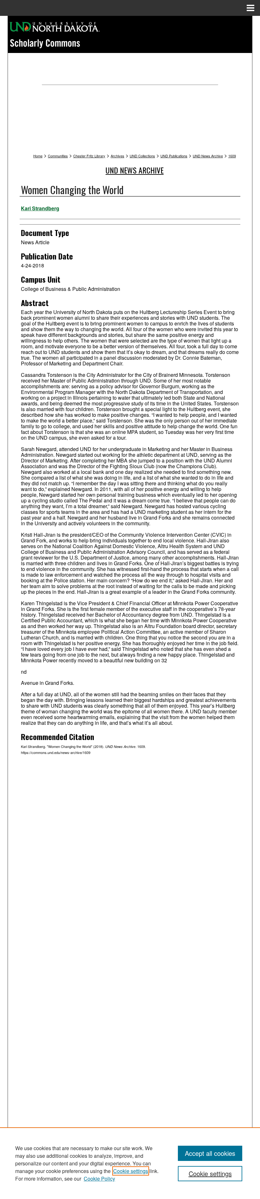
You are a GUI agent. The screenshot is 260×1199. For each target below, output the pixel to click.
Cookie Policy (99, 1178)
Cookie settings (130, 1171)
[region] (130, 1163)
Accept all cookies (210, 1153)
